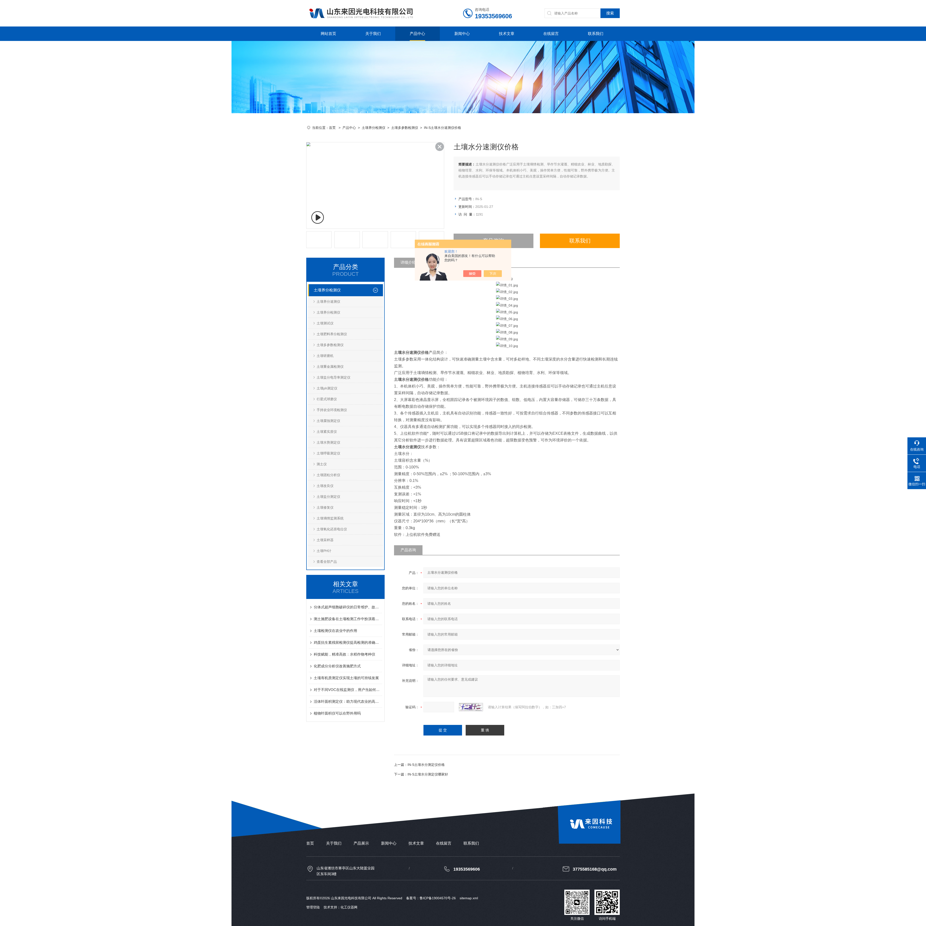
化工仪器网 (348, 907)
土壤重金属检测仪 (330, 366)
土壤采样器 (325, 540)
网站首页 (328, 34)
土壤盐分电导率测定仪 (333, 377)
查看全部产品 (327, 562)
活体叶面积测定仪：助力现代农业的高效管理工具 (348, 701)
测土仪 (322, 464)
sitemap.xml (469, 898)
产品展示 (361, 843)
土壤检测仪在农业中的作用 (335, 631)
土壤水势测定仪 (328, 442)
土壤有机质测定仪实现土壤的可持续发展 (346, 678)
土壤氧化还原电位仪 (332, 529)
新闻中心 (462, 34)
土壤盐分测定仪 (328, 497)
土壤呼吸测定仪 (328, 453)
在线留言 (551, 34)
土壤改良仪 (325, 486)
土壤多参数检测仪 (404, 128)
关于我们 (373, 34)
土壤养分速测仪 (328, 301)
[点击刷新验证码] (471, 707)
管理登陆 (313, 907)
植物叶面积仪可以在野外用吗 (337, 713)
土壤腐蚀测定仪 (328, 421)
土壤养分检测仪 (373, 128)
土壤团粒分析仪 (328, 475)
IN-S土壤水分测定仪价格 (426, 765)
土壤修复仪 (325, 507)
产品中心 (417, 34)
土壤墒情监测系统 (330, 518)
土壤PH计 (324, 551)
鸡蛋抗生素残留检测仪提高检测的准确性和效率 (348, 642)
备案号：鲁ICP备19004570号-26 (431, 898)
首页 (333, 128)
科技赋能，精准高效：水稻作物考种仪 (344, 654)
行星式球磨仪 (327, 399)
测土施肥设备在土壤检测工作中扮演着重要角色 (348, 619)
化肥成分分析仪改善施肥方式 (337, 666)
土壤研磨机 (325, 356)
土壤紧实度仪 (327, 431)
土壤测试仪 (325, 323)
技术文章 (506, 34)
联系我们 (595, 34)
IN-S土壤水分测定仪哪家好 (428, 774)
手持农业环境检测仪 (332, 410)
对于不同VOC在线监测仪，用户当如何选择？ (348, 690)
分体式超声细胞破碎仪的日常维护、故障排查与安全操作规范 (348, 607)
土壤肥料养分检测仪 (332, 334)
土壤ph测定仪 (327, 388)
